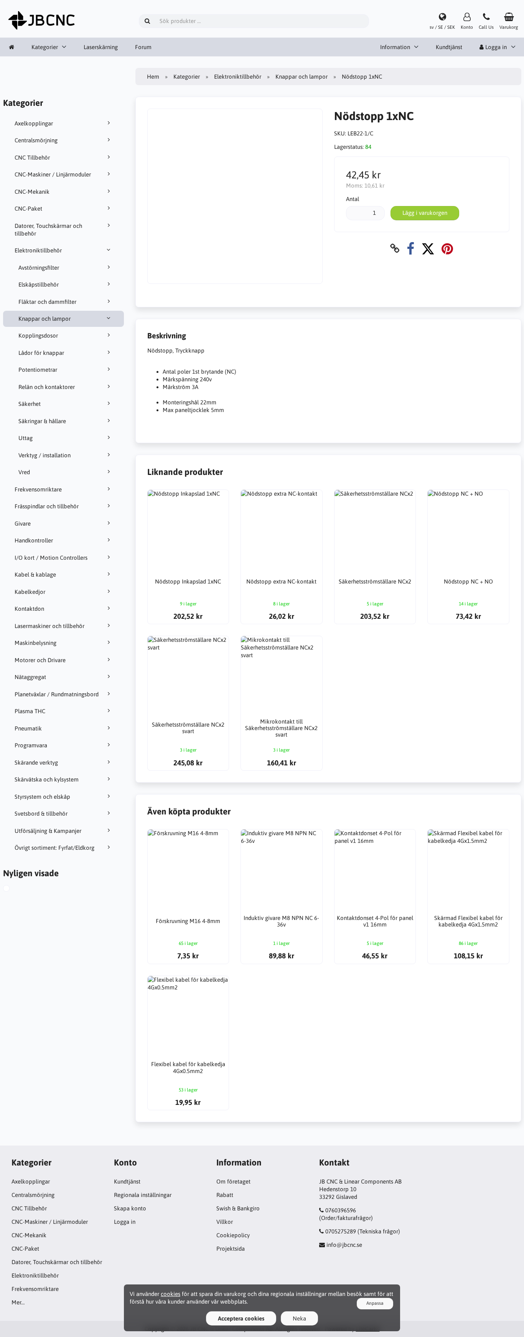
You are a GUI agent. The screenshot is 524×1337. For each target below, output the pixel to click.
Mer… (18, 1302)
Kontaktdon (29, 608)
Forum (143, 47)
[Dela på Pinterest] (447, 248)
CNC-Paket (28, 208)
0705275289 (340, 1231)
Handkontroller (34, 540)
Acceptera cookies (241, 1318)
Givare (23, 523)
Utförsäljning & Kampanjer (48, 831)
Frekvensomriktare (38, 489)
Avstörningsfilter (38, 267)
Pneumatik (28, 728)
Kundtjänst (449, 47)
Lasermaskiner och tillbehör (49, 626)
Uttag (25, 438)
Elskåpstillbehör (38, 284)
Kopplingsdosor (38, 335)
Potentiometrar (37, 369)
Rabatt (224, 1195)
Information (395, 47)
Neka (299, 1318)
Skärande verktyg (36, 762)
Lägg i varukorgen (424, 212)
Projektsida (230, 1248)
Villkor (224, 1221)
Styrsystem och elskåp (42, 796)
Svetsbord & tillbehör (41, 813)
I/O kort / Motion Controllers (51, 557)
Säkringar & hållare (42, 421)
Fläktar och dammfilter (47, 301)
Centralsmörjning (36, 140)
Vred (24, 472)
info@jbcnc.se (344, 1244)
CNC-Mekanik (32, 191)
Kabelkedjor (30, 592)
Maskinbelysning (35, 643)
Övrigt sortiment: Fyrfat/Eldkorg (54, 847)
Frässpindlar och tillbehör (47, 506)
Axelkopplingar (34, 123)
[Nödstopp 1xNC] (14, 889)
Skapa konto (130, 1208)
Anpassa (375, 1303)
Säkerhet (29, 404)
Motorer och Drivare (40, 660)
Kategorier (44, 47)
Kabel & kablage (35, 574)
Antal (352, 199)
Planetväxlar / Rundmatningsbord (57, 694)
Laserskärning (101, 47)
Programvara (31, 745)
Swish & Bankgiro (238, 1208)
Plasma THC (30, 711)
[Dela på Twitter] (428, 248)
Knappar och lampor (44, 318)
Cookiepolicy (233, 1235)
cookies (170, 1294)
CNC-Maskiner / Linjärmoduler (53, 174)
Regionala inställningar (142, 1195)
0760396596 (340, 1210)
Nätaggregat (30, 677)
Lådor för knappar (41, 352)
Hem (153, 76)
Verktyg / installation (44, 455)
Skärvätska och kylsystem (47, 779)
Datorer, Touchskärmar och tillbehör (48, 230)
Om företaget (233, 1181)
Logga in (124, 1221)
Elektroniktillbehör (38, 250)
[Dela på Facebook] (410, 248)
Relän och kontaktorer (46, 387)
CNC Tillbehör (32, 157)
